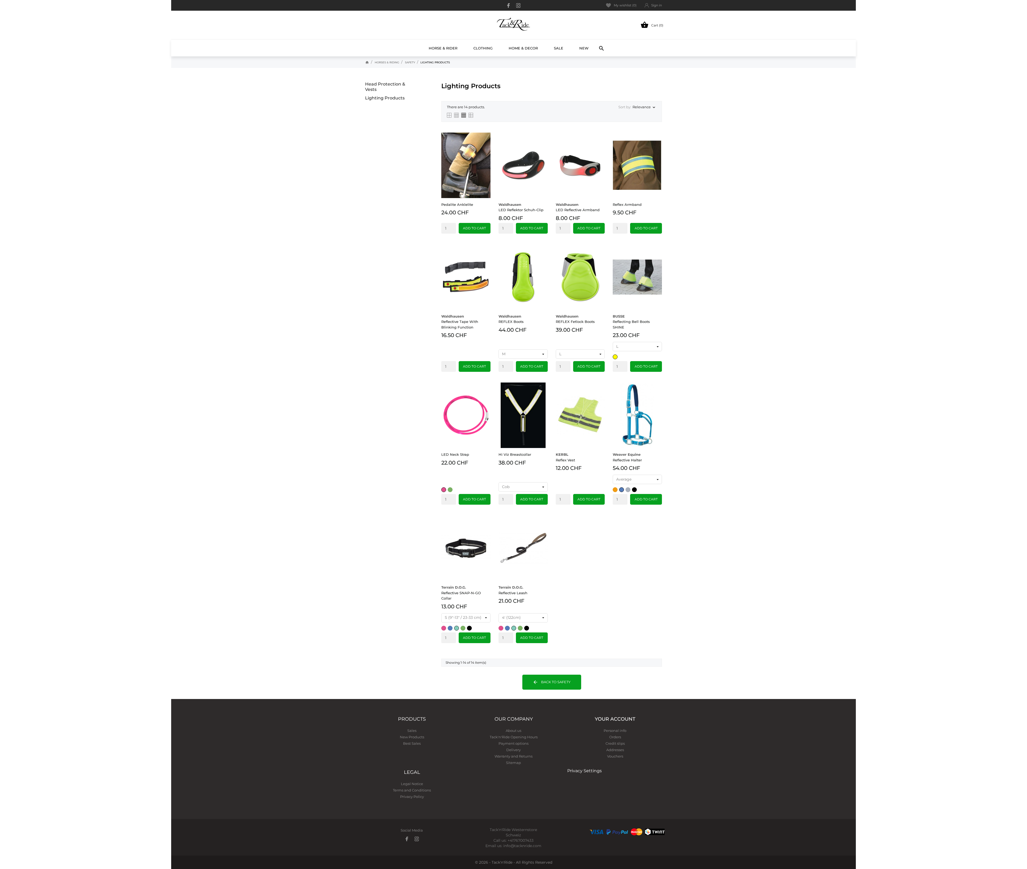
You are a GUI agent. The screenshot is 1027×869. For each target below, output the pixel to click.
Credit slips (615, 743)
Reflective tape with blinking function (459, 321)
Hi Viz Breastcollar (515, 454)
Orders (615, 737)
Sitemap (513, 762)
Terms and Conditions (412, 790)
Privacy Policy (412, 796)
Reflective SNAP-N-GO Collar (461, 592)
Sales (411, 730)
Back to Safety (551, 682)
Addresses (615, 750)
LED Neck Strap (455, 454)
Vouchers (615, 756)
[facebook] (509, 5)
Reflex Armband (627, 204)
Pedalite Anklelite (457, 204)
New (585, 45)
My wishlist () (625, 5)
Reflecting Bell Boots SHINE (631, 321)
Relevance (644, 107)
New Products (412, 737)
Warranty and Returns (513, 756)
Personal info (615, 730)
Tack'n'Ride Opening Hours (514, 737)
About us (513, 730)
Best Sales (412, 743)
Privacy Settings (584, 770)
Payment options (513, 743)
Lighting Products (385, 98)
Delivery (513, 750)
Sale (558, 48)
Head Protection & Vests (385, 87)
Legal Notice (412, 784)
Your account (615, 719)
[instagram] (518, 5)
